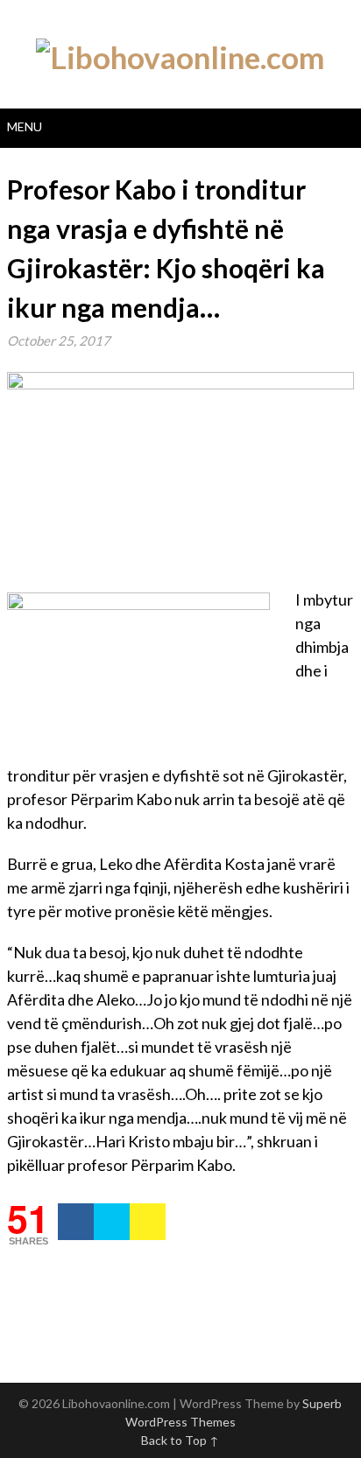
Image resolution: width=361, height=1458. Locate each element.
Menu (24, 126)
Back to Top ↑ (180, 1440)
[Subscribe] (148, 1221)
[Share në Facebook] (76, 1221)
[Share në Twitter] (112, 1221)
